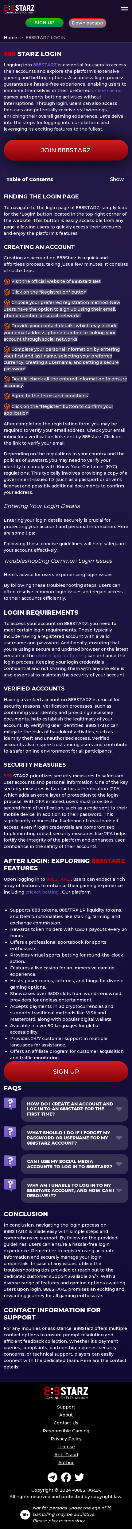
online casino (107, 90)
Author (66, 1462)
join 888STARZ (66, 150)
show (117, 179)
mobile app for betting (61, 655)
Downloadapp (87, 23)
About (66, 1415)
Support (66, 1407)
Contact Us (66, 1423)
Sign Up (44, 22)
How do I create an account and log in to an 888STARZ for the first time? (70, 1109)
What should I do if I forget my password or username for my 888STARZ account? (68, 1138)
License (66, 1446)
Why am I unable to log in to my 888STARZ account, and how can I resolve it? (71, 1190)
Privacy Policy (66, 1439)
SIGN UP (66, 1071)
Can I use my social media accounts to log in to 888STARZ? (69, 1164)
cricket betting (42, 892)
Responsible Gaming (66, 1431)
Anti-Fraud (66, 1454)
